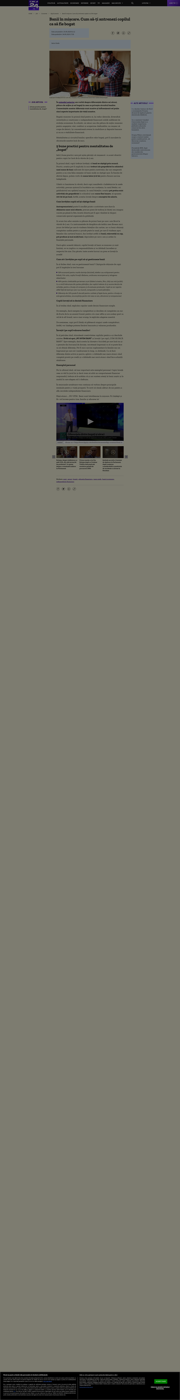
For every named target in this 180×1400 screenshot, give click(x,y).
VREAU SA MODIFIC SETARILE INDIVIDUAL (160, 1387)
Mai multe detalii (47, 1381)
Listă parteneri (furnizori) (86, 1387)
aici (14, 1391)
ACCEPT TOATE (161, 1381)
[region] (90, 1386)
